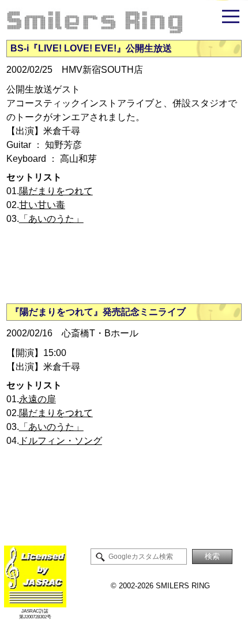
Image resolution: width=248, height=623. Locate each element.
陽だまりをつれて (56, 191)
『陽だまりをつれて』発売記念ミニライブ (98, 312)
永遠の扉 (37, 399)
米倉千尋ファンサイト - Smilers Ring (124, 20)
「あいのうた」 (51, 219)
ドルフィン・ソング (60, 441)
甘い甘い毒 (42, 205)
